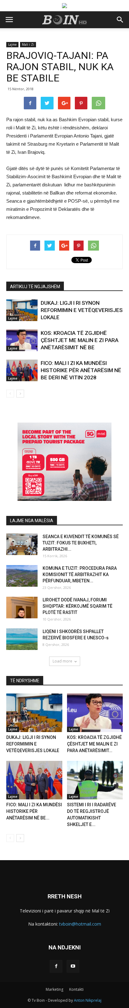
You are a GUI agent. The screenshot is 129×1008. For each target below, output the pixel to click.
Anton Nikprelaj (87, 1000)
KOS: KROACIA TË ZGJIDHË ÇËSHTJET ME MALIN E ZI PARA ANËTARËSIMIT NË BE (79, 340)
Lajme (12, 44)
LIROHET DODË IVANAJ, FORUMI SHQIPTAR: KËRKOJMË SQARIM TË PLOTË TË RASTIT (77, 606)
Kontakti (76, 989)
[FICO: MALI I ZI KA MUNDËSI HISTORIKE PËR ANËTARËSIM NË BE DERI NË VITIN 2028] (22, 370)
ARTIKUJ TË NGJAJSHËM (35, 286)
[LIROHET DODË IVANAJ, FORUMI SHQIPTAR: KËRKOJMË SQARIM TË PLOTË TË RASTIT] (22, 607)
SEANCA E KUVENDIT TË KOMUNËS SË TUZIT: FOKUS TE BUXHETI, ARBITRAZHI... (81, 543)
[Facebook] (56, 966)
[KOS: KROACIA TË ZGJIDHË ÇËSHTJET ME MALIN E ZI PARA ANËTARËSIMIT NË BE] (22, 340)
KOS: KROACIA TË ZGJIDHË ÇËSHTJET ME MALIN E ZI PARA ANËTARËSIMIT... (94, 744)
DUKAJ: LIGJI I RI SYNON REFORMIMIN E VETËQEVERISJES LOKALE (82, 310)
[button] (120, 19)
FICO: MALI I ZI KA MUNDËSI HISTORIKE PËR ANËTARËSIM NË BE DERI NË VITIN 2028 (81, 370)
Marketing (54, 989)
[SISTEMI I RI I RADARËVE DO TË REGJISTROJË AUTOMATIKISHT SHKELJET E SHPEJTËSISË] (95, 780)
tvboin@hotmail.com (80, 924)
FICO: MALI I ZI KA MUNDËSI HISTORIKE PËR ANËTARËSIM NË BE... (34, 811)
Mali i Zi (28, 44)
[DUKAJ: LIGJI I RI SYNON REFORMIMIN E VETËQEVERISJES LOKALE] (22, 310)
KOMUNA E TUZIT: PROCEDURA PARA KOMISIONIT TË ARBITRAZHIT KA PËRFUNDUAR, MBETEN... (80, 574)
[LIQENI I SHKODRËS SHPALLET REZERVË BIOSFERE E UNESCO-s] (22, 639)
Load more (62, 661)
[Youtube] (73, 966)
